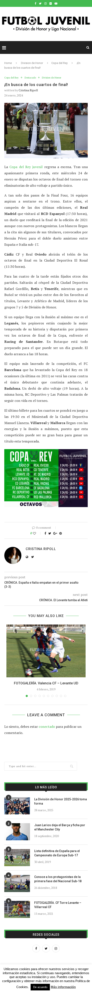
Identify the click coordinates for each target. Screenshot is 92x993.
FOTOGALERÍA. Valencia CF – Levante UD (46, 683)
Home (8, 63)
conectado (47, 726)
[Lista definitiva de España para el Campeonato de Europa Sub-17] (17, 857)
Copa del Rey (59, 63)
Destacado (30, 77)
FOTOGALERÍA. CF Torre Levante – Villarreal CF (57, 905)
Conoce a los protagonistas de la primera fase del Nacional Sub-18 (58, 879)
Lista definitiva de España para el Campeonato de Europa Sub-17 (57, 853)
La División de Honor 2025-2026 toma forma (60, 801)
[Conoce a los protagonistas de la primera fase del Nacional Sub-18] (17, 883)
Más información (63, 987)
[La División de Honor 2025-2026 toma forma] (17, 805)
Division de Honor (32, 63)
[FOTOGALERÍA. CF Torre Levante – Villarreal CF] (17, 909)
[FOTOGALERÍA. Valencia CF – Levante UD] (46, 651)
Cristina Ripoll (28, 90)
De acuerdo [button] (40, 987)
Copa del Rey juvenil (26, 166)
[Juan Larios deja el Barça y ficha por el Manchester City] (17, 831)
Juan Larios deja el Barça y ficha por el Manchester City (59, 827)
